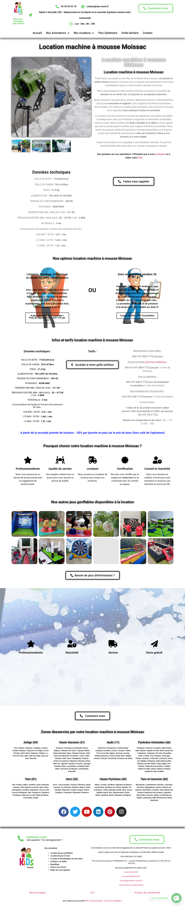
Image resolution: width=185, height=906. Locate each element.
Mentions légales (37, 892)
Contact (147, 33)
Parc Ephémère (107, 33)
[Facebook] (64, 812)
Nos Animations (56, 33)
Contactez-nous (36, 837)
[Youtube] (87, 812)
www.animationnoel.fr (131, 876)
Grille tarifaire (130, 33)
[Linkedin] (98, 812)
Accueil (37, 33)
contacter (160, 154)
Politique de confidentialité (147, 892)
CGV (92, 892)
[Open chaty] (176, 898)
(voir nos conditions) (155, 362)
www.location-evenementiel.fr (131, 885)
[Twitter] (75, 812)
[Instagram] (121, 812)
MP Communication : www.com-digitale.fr (103, 901)
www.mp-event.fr (131, 872)
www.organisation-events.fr (131, 881)
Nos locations (82, 33)
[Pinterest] (110, 812)
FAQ (140, 157)
